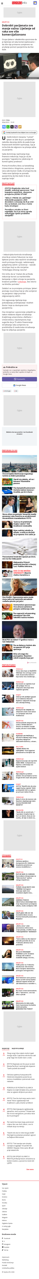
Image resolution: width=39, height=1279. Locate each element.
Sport (4, 1206)
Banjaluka (5, 1229)
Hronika (4, 1203)
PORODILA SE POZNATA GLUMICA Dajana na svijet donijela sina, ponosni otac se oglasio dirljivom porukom (21, 1090)
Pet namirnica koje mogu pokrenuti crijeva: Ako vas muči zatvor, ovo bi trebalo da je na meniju (20, 1124)
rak (16, 391)
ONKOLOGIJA (7, 391)
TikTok (6, 1250)
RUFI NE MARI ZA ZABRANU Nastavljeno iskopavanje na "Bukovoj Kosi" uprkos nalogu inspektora (26, 877)
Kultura (19, 747)
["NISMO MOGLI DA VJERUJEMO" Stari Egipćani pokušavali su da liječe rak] (8, 751)
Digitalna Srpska (7, 1223)
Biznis (4, 1200)
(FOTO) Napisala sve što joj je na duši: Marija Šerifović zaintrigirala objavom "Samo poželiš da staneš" (21, 1066)
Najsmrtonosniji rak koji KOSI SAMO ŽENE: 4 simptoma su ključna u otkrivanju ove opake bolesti (26, 764)
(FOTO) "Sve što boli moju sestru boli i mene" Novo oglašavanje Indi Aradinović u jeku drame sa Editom (21, 1100)
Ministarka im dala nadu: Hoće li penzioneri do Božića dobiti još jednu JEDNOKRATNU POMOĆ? (26, 1006)
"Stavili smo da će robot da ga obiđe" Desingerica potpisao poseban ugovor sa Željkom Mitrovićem (21, 1135)
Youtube (6, 1247)
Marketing (5, 1260)
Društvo (5, 22)
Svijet (18, 695)
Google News (21, 385)
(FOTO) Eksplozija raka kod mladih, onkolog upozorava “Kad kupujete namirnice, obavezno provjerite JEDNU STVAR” (19, 191)
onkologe (22, 281)
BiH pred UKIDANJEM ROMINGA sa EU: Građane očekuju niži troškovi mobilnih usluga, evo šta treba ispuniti (25, 955)
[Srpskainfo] (19, 3)
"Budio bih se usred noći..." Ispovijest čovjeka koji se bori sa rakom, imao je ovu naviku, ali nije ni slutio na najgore (25, 815)
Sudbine (19, 734)
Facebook (7, 1238)
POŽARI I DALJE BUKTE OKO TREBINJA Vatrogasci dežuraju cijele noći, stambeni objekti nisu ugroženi (25, 890)
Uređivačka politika (8, 1268)
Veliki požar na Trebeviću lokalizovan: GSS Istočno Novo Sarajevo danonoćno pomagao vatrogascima (25, 967)
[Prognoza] (35, 3)
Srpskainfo (21, 379)
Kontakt (4, 1265)
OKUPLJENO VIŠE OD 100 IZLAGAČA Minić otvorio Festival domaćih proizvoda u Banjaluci (26, 916)
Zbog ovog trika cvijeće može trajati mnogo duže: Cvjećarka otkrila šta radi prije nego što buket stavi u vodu (21, 1055)
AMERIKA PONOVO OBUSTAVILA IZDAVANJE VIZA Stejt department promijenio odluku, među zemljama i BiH (26, 903)
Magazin (19, 810)
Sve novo (30, 1169)
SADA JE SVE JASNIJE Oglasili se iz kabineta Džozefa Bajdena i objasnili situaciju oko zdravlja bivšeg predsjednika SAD (26, 700)
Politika (4, 1191)
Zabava (4, 1212)
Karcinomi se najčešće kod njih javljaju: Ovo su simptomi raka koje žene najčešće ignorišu (25, 687)
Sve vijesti (5, 1188)
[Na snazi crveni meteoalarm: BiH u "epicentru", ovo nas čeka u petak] (8, 993)
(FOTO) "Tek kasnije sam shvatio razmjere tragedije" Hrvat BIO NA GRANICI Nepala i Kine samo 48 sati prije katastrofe (20, 1146)
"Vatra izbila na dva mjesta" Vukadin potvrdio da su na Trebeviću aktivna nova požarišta (26, 942)
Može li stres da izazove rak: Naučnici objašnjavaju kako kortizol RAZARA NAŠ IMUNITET (26, 802)
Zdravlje (19, 669)
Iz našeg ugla (6, 1226)
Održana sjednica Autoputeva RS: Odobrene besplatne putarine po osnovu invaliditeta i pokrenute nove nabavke (25, 864)
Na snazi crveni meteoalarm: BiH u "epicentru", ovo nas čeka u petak (26, 992)
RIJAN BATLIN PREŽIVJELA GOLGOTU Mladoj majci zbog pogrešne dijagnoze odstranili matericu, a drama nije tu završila (26, 738)
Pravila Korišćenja (8, 1263)
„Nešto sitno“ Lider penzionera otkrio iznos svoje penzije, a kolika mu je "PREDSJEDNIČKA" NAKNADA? (26, 929)
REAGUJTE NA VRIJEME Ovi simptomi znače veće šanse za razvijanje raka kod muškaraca (26, 712)
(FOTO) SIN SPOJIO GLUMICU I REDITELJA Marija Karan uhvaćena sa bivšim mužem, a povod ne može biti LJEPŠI (21, 1159)
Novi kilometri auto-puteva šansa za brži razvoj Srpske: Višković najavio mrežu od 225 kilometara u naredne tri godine (26, 980)
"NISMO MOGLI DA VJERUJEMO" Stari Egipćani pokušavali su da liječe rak (25, 750)
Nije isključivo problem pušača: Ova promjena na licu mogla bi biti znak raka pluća (26, 776)
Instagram (7, 1244)
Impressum (5, 1257)
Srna (8, 120)
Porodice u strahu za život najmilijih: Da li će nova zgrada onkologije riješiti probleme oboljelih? (18, 213)
